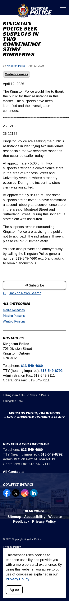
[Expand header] (63, 7)
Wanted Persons (14, 321)
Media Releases (16, 74)
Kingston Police (16, 65)
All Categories (16, 303)
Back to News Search (25, 293)
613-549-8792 (51, 371)
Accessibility (34, 517)
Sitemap (14, 517)
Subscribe (36, 285)
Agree (14, 590)
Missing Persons (14, 315)
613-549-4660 (32, 366)
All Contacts (13, 472)
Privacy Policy (44, 521)
